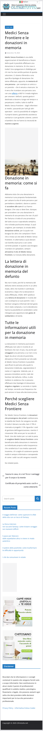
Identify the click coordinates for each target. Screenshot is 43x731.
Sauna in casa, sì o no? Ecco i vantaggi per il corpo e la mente (22, 476)
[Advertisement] (21, 143)
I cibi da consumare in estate (14, 557)
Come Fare (9, 27)
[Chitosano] (17, 632)
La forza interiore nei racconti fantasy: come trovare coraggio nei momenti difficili (20, 526)
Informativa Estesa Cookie (25, 708)
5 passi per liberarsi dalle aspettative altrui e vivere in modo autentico (18, 538)
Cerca (37, 498)
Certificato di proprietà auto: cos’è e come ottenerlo (21, 485)
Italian (25, 2)
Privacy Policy (8, 708)
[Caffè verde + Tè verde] (17, 598)
